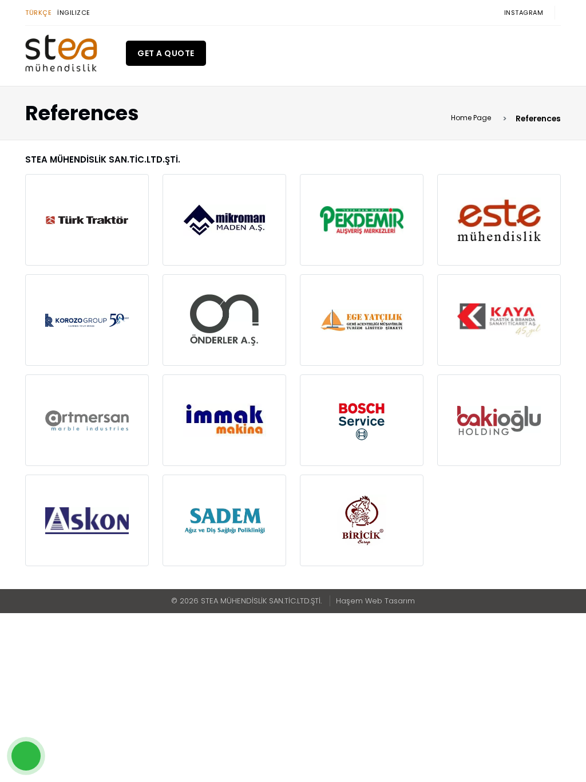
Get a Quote (166, 53)
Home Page (471, 118)
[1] (116, 53)
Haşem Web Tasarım (375, 600)
